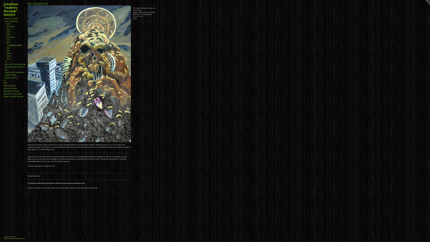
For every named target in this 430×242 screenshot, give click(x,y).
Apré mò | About (10, 88)
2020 (8, 29)
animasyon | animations (14, 72)
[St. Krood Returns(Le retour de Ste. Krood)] (79, 73)
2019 (8, 32)
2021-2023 (10, 26)
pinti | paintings (11, 21)
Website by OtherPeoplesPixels (14, 238)
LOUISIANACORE (15, 45)
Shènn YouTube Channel (14, 96)
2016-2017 (10, 37)
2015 (8, 40)
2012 (8, 48)
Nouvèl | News (10, 85)
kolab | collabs (10, 75)
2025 (8, 24)
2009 (8, 53)
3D (6, 69)
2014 (8, 42)
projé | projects (11, 77)
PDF (5, 83)
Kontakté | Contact (11, 91)
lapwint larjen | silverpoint (15, 67)
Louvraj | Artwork (11, 18)
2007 (8, 59)
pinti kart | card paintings (15, 64)
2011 (8, 51)
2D (6, 61)
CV (5, 80)
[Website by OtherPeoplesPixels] (425, 4)
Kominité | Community (13, 94)
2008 (8, 56)
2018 (8, 34)
